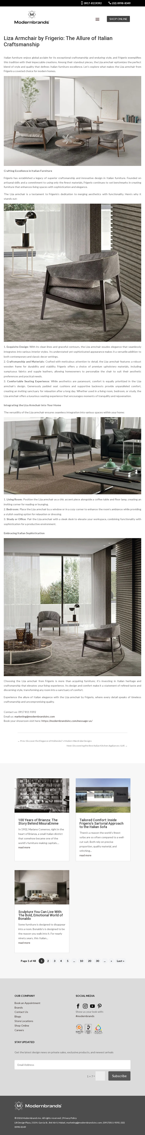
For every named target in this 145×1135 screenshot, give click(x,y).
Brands (19, 1007)
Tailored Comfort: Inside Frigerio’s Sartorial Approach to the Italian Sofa (101, 823)
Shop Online (22, 1025)
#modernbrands (85, 1016)
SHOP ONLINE (118, 18)
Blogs (18, 1016)
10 (81, 960)
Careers (19, 1030)
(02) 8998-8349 (120, 3)
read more (24, 847)
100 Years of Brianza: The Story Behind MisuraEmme (38, 821)
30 (97, 960)
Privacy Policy (70, 1118)
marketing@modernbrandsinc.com (35, 716)
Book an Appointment (27, 1003)
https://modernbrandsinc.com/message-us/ (67, 720)
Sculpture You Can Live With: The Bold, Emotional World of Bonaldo (40, 915)
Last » (120, 960)
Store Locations (24, 1021)
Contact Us (21, 1011)
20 (89, 960)
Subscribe (119, 1076)
